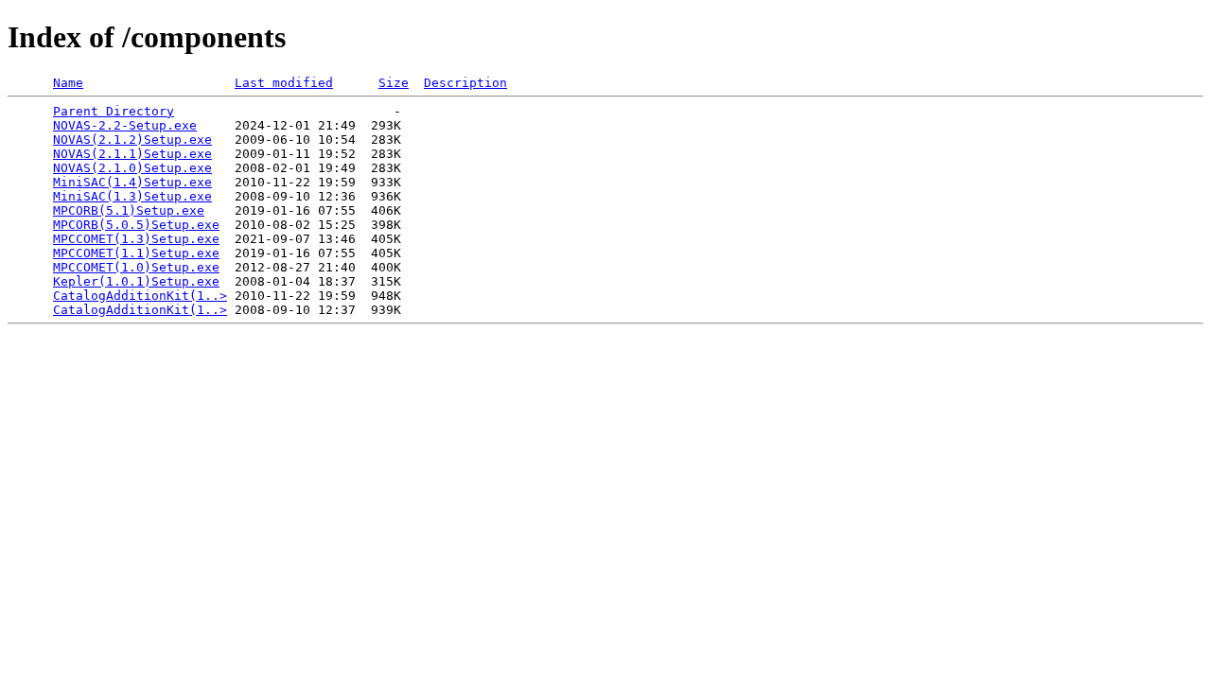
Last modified (284, 83)
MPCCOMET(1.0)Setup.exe (136, 267)
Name (68, 83)
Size (393, 83)
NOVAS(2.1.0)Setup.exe (132, 168)
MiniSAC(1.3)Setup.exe (132, 196)
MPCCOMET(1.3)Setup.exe (136, 239)
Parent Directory (113, 111)
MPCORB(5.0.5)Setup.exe (136, 225)
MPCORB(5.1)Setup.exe (128, 210)
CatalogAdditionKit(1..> (140, 295)
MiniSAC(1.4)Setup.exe (132, 182)
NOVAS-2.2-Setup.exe (125, 125)
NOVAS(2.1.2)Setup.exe (132, 139)
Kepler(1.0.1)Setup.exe (136, 281)
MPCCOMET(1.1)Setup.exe (136, 253)
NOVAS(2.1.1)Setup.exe (132, 154)
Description (465, 83)
